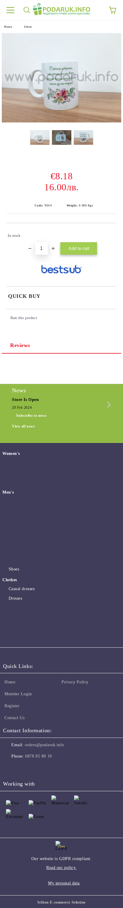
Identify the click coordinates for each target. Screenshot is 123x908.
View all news (23, 426)
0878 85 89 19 (38, 756)
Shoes (28, 26)
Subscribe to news (31, 415)
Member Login (18, 694)
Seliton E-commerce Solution (61, 902)
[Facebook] (11, 768)
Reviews (20, 345)
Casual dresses (22, 589)
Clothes (9, 580)
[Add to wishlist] (108, 233)
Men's (8, 492)
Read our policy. (61, 867)
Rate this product (23, 318)
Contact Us (14, 718)
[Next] (107, 405)
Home (8, 26)
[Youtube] (37, 768)
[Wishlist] (96, 10)
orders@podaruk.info (44, 745)
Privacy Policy (75, 682)
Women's (11, 453)
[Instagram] (24, 768)
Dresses (15, 598)
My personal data (64, 883)
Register (11, 706)
